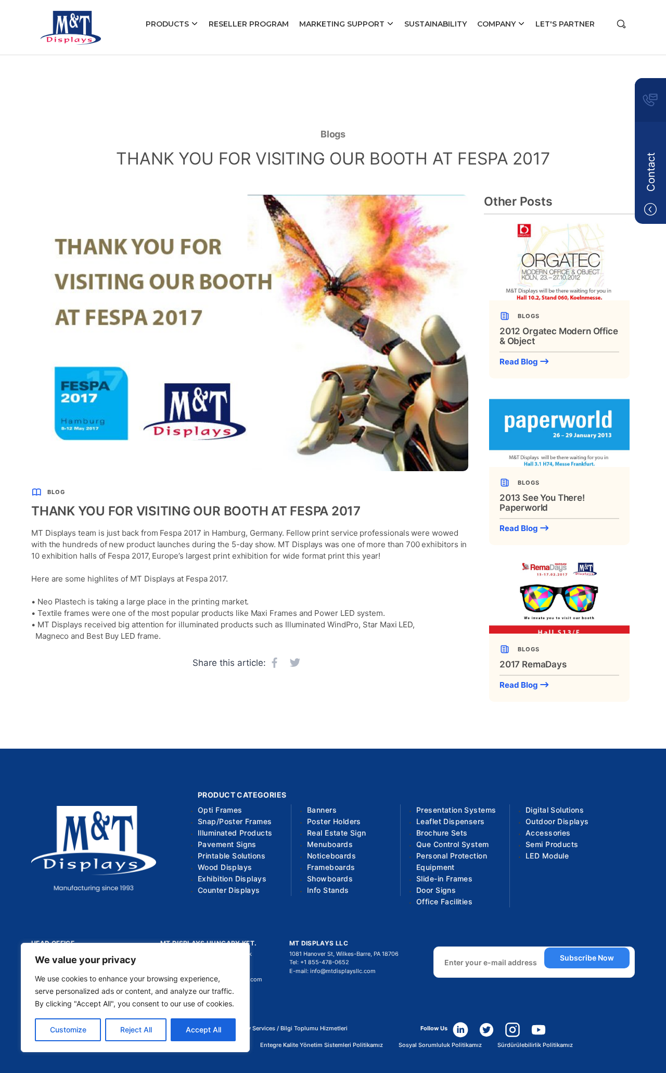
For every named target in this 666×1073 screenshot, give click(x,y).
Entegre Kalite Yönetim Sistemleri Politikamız (321, 1045)
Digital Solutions (555, 809)
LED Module (547, 855)
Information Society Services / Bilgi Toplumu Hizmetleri (272, 1028)
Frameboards (331, 867)
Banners (322, 809)
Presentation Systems (456, 809)
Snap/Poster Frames (235, 821)
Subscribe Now (587, 957)
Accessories (548, 832)
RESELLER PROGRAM (249, 24)
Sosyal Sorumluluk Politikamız (440, 1045)
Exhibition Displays (232, 878)
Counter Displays (229, 890)
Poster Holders (334, 821)
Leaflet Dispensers (450, 821)
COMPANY (497, 24)
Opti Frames (220, 809)
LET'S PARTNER (565, 24)
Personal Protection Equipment (451, 861)
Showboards (330, 878)
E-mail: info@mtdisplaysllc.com (332, 971)
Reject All (136, 1029)
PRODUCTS (168, 24)
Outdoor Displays (557, 821)
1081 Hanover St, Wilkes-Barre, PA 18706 (344, 953)
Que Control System (452, 844)
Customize (68, 1029)
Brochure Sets (441, 832)
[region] (135, 997)
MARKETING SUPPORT (343, 24)
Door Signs (436, 890)
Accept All (203, 1029)
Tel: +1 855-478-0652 (319, 962)
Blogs (333, 134)
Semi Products (552, 844)
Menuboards (330, 844)
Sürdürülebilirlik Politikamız (535, 1045)
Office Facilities (444, 901)
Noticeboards (331, 855)
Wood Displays (225, 867)
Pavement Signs (227, 844)
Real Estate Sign (336, 832)
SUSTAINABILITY (435, 24)
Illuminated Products (235, 832)
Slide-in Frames (444, 878)
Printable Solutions (231, 855)
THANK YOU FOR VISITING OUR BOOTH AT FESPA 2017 (333, 158)
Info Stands (328, 890)
